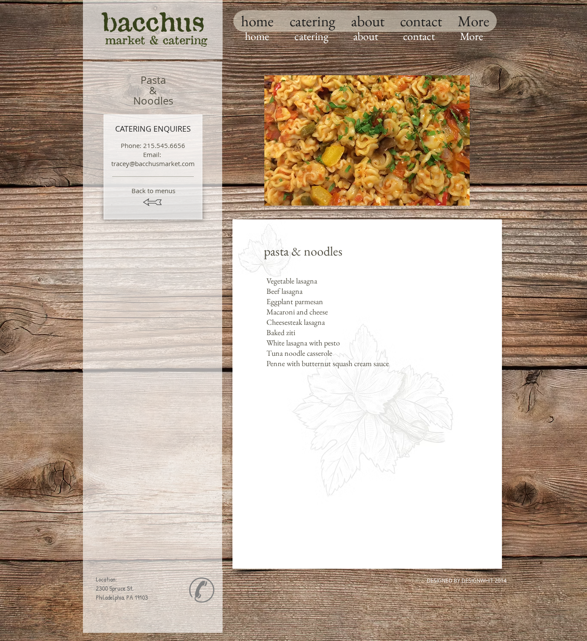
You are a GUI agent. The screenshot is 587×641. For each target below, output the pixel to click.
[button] (367, 140)
